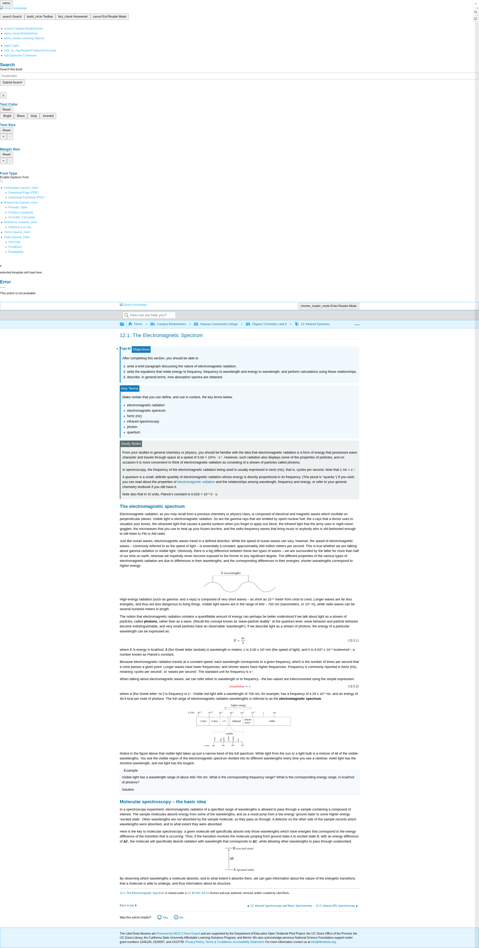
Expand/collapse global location (357, 323)
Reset (6, 109)
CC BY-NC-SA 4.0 (198, 893)
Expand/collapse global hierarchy (124, 324)
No (181, 917)
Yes (165, 917)
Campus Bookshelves (171, 324)
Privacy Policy (194, 942)
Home (138, 324)
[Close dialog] (2, 287)
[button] (15, 246)
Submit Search (12, 82)
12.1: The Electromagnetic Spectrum (142, 893)
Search (126, 315)
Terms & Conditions (218, 942)
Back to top (127, 905)
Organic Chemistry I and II (269, 324)
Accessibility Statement (248, 942)
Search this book (11, 69)
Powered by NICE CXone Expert (179, 933)
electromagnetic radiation (196, 482)
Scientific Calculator (21, 217)
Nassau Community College (219, 324)
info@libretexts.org (323, 942)
